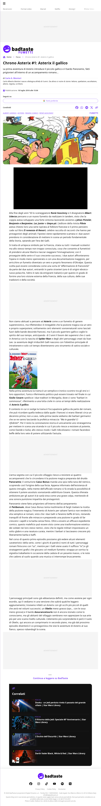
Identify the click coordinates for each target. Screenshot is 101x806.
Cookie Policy (51, 789)
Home (9, 57)
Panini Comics (31, 113)
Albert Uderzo (10, 113)
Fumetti (94, 113)
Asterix (20, 113)
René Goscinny (46, 113)
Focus (18, 57)
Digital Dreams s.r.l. (32, 793)
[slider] (48, 207)
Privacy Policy (40, 789)
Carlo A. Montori (13, 78)
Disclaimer (62, 789)
